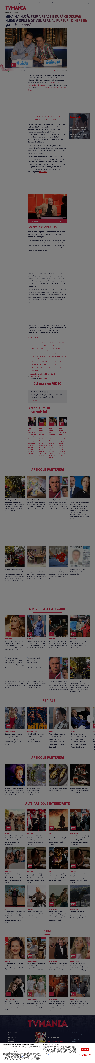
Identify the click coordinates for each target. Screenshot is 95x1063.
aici (22, 1056)
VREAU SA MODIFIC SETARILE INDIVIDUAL (85, 1055)
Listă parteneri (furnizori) (47, 1054)
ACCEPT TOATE (85, 1049)
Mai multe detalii (10, 1050)
